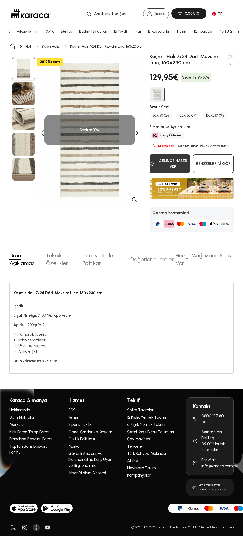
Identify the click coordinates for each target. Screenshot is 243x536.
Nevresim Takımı (142, 467)
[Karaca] (31, 13)
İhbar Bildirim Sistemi (87, 472)
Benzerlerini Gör (213, 163)
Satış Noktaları (22, 417)
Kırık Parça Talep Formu (30, 431)
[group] (23, 68)
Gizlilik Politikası (81, 438)
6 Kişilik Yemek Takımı (146, 424)
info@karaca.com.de (219, 466)
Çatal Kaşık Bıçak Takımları (150, 431)
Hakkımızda (19, 410)
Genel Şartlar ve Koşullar (90, 431)
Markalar (17, 424)
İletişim (74, 417)
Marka (73, 446)
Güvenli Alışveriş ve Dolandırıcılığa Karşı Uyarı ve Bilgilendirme (90, 459)
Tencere (134, 446)
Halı (28, 46)
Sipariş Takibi (80, 424)
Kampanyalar (139, 475)
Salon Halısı (51, 46)
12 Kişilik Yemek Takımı (146, 417)
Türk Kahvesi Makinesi (146, 453)
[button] (42, 133)
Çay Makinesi (139, 438)
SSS (71, 410)
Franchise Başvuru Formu (31, 438)
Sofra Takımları (140, 410)
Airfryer (134, 460)
